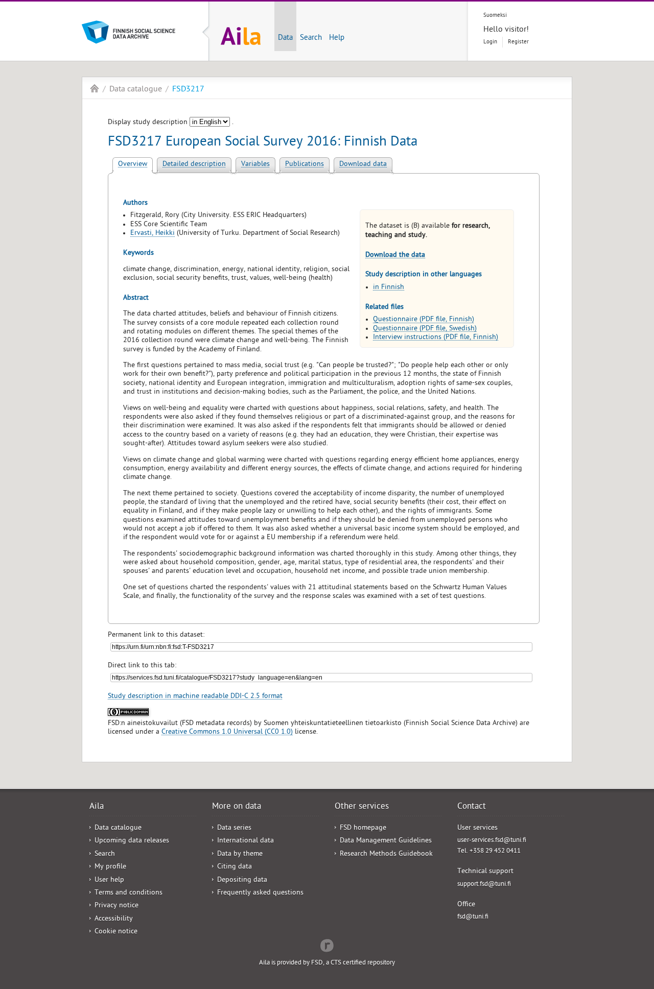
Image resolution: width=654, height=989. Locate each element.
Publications (304, 164)
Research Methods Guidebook (386, 854)
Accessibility (114, 919)
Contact (471, 807)
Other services (362, 807)
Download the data (395, 255)
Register (518, 42)
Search (311, 38)
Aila (94, 88)
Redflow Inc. (327, 944)
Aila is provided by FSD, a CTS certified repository (327, 963)
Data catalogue (135, 89)
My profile (110, 867)
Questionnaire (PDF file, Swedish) (425, 329)
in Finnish (388, 287)
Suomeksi (495, 15)
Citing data (234, 867)
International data (245, 841)
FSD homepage (363, 828)
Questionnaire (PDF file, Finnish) (423, 320)
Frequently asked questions (260, 893)
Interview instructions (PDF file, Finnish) (435, 337)
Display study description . (170, 122)
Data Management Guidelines (386, 841)
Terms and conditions (128, 893)
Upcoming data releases (132, 841)
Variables (255, 164)
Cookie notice (116, 932)
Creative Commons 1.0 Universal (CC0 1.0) (227, 732)
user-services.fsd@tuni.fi (491, 841)
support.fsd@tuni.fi (484, 884)
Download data (363, 164)
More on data (236, 807)
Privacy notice (116, 906)
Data (285, 38)
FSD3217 (188, 89)
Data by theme (240, 854)
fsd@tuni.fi (472, 917)
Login (490, 42)
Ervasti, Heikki (152, 233)
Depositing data (242, 880)
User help (109, 880)
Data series (234, 828)
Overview (132, 164)
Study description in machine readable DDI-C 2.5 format (195, 696)
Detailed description (194, 164)
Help (336, 38)
